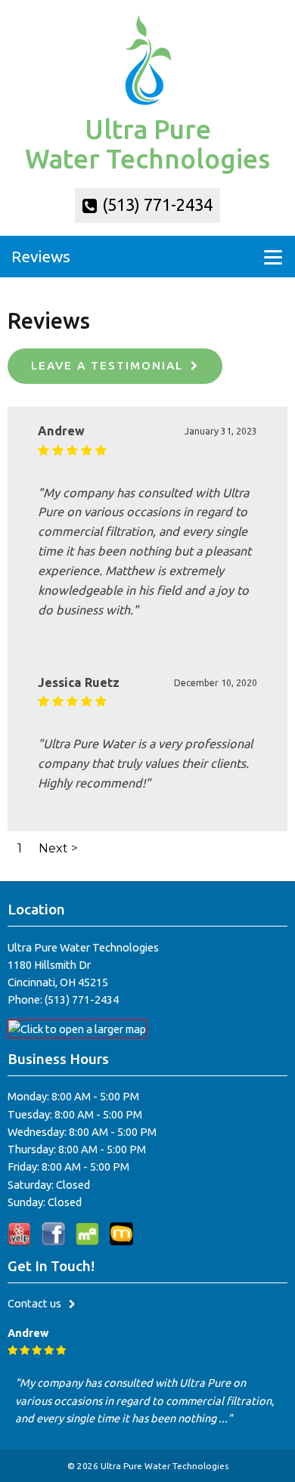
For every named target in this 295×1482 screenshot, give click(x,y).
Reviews (40, 256)
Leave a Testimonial (107, 365)
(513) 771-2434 (155, 205)
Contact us (34, 1303)
